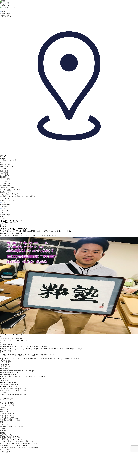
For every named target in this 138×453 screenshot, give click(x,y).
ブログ (2, 218)
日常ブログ (4, 224)
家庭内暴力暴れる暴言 (8, 414)
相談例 (2, 433)
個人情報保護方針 (31, 196)
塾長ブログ (4, 409)
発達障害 (3, 430)
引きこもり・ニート (7, 416)
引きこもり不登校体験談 (9, 418)
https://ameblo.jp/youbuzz (8, 375)
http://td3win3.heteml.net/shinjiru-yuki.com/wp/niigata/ (17, 371)
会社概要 (3, 196)
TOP (1, 217)
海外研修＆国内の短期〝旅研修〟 (12, 426)
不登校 (2, 407)
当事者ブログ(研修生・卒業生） (11, 420)
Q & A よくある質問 (7, 403)
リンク (22, 196)
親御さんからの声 (6, 435)
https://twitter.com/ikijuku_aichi (10, 384)
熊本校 (2, 428)
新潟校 (2, 422)
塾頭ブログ (4, 411)
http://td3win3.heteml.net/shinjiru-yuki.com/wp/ (15, 367)
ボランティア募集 (13, 196)
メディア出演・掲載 (7, 405)
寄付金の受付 (5, 215)
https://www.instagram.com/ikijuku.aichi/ (13, 388)
